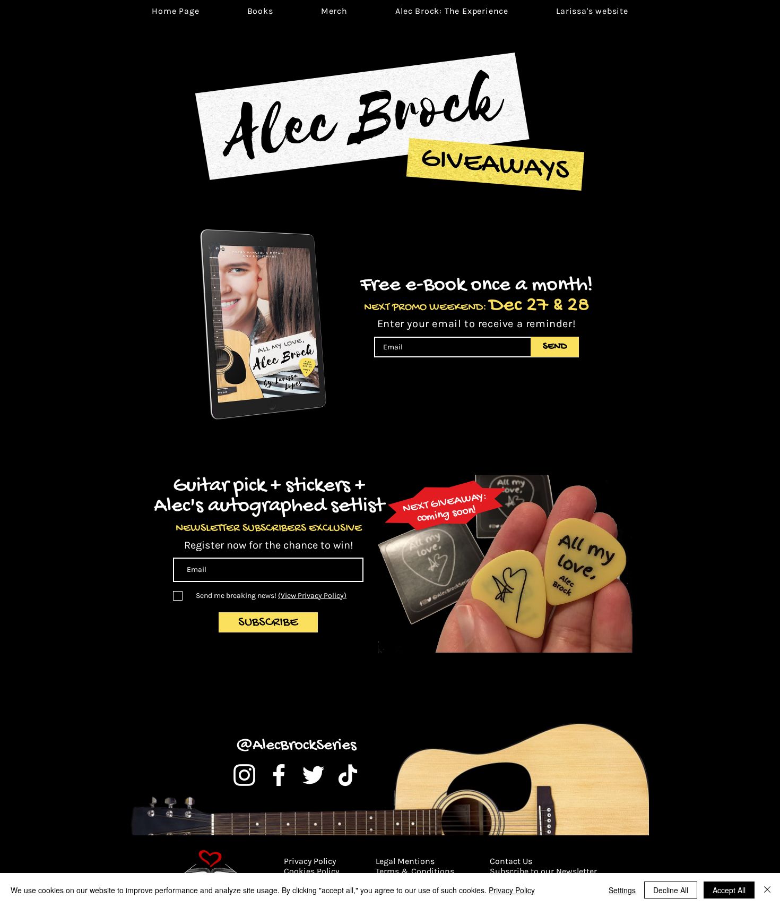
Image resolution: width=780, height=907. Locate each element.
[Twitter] (313, 775)
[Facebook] (278, 775)
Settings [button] (622, 890)
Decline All (670, 890)
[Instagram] (244, 775)
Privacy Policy (512, 890)
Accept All (729, 890)
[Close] (767, 890)
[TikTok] (347, 775)
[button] (452, 11)
